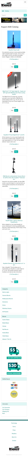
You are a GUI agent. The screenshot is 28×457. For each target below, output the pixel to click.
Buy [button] (16, 66)
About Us (14, 437)
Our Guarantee (6, 407)
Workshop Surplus (6, 308)
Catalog (7, 11)
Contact (14, 440)
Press (14, 430)
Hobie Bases (5, 336)
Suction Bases (5, 319)
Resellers (14, 433)
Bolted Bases (5, 323)
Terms (14, 426)
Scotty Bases (5, 332)
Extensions (5, 302)
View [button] (12, 66)
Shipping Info (5, 411)
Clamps (4, 326)
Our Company (5, 409)
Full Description (14, 59)
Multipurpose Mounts (7, 298)
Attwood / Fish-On (6, 339)
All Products (5, 311)
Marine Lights (5, 292)
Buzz (3, 413)
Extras (4, 305)
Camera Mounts (6, 295)
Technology (14, 423)
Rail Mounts (5, 329)
